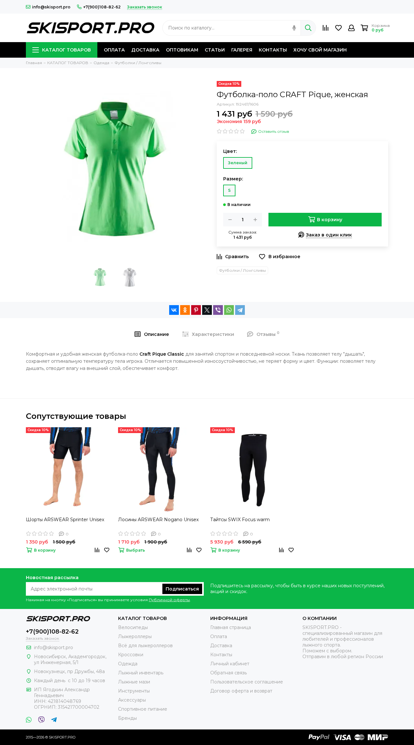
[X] (207, 310)
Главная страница (230, 627)
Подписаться (182, 589)
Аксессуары (132, 700)
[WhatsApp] (229, 310)
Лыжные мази (134, 682)
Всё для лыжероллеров (145, 645)
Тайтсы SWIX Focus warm (240, 519)
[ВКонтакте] (174, 310)
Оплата (218, 636)
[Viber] (218, 310)
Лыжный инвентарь (140, 673)
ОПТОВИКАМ (182, 50)
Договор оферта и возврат (241, 691)
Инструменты (134, 691)
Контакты (221, 655)
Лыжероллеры (135, 636)
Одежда (127, 664)
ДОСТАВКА (145, 50)
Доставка (221, 645)
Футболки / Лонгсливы (242, 270)
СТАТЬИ (215, 50)
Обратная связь (228, 673)
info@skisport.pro (51, 7)
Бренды (127, 718)
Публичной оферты (169, 599)
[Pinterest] (196, 310)
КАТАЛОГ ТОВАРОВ (66, 50)
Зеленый (237, 162)
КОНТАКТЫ (273, 50)
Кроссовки (130, 655)
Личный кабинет (229, 664)
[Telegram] (240, 310)
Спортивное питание (142, 709)
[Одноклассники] (185, 310)
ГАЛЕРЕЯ (241, 50)
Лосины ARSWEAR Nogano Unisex (158, 519)
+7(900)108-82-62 (102, 7)
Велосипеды (133, 627)
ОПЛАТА (114, 50)
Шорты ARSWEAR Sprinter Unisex (65, 519)
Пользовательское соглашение (246, 682)
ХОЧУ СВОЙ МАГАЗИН (320, 50)
